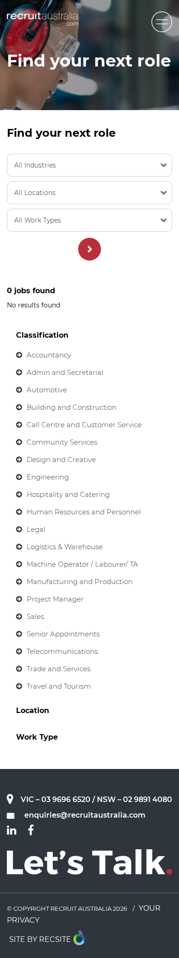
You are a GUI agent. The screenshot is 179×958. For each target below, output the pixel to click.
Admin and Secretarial (65, 372)
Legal (36, 529)
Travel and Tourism (59, 686)
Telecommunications (62, 651)
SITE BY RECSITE (40, 939)
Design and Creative (61, 459)
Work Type (37, 737)
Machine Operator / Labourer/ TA (82, 564)
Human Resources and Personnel (84, 511)
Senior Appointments (63, 633)
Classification (42, 335)
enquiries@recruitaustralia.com (84, 815)
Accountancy (49, 355)
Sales (35, 616)
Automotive (47, 389)
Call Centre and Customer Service (84, 424)
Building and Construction (72, 407)
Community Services (62, 442)
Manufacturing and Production (80, 581)
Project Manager (55, 599)
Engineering (48, 477)
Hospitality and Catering (68, 494)
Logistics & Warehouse (65, 546)
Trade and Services (58, 668)
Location (32, 710)
